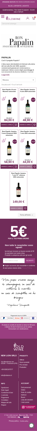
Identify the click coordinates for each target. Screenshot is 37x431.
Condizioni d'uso (7, 392)
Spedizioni (5, 387)
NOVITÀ (26, 6)
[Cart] (33, 18)
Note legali (5, 390)
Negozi (3, 405)
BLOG (10, 6)
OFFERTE (18, 6)
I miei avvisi (25, 402)
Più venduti (23, 365)
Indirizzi (23, 395)
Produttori (23, 367)
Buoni (23, 397)
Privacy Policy (27, 268)
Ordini (23, 390)
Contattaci (4, 400)
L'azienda (4, 395)
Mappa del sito (6, 402)
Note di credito (26, 392)
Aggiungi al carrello (7, 124)
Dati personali (26, 387)
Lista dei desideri (27, 400)
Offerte (22, 360)
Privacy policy (14, 421)
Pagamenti (5, 397)
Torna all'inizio (26, 215)
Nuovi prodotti (24, 362)
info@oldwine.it (6, 375)
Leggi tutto (5, 75)
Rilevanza (18, 80)
